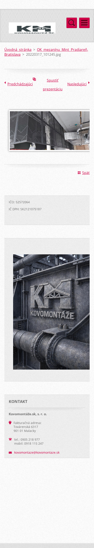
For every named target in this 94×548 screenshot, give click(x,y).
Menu (84, 23)
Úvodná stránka (17, 49)
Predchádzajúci (20, 84)
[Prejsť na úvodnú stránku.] (30, 32)
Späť (86, 172)
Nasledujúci (77, 84)
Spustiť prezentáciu (53, 81)
